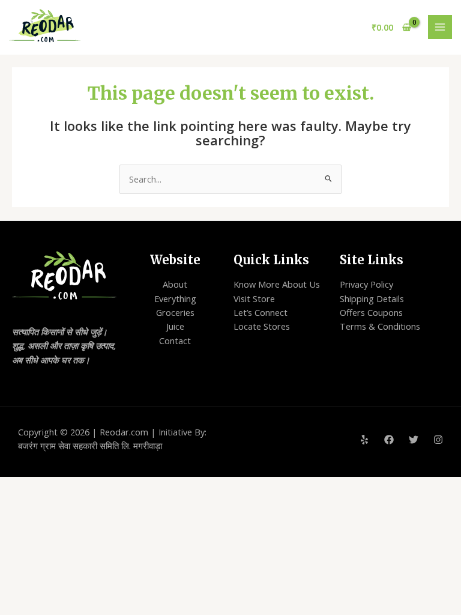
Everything (175, 298)
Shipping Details (372, 298)
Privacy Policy (366, 284)
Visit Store (254, 298)
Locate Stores (262, 326)
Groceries (175, 312)
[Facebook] (389, 439)
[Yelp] (364, 439)
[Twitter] (413, 439)
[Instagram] (438, 439)
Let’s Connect (261, 312)
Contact (175, 341)
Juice (175, 326)
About (175, 284)
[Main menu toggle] (440, 27)
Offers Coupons (371, 312)
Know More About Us (277, 284)
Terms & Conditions (380, 326)
